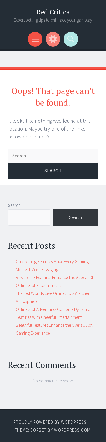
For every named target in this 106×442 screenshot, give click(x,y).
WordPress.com (72, 430)
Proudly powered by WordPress (50, 422)
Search (14, 205)
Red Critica (53, 12)
